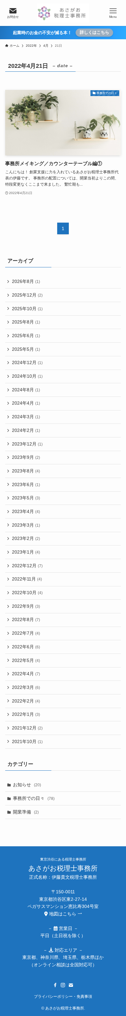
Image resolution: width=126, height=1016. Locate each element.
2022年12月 (27, 565)
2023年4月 (26, 511)
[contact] (71, 985)
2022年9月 (26, 606)
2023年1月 (26, 552)
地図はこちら (63, 913)
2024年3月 (26, 416)
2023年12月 (27, 444)
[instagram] (63, 985)
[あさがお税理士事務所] (63, 13)
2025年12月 (27, 295)
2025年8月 (26, 321)
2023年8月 (26, 470)
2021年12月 (27, 727)
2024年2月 (26, 430)
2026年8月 (26, 281)
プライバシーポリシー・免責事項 (63, 996)
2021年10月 (27, 741)
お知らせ (27, 784)
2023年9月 (26, 457)
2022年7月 (26, 633)
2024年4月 (26, 403)
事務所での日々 (34, 798)
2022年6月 (26, 646)
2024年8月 (26, 389)
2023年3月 (26, 525)
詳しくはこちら (94, 32)
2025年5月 (26, 349)
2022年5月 (26, 660)
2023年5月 (26, 497)
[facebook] (55, 985)
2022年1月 (26, 714)
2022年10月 (27, 592)
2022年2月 (26, 701)
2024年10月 (27, 376)
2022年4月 (26, 673)
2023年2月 (26, 538)
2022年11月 (27, 578)
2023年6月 (26, 484)
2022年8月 (26, 619)
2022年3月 (26, 687)
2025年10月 (27, 308)
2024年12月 (27, 362)
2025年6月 (26, 335)
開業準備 (26, 811)
